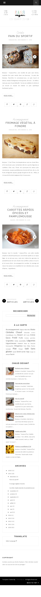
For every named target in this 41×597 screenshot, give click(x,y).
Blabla (33, 330)
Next (34, 56)
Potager (21, 349)
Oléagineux (18, 346)
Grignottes (10, 341)
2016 (9, 470)
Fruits (21, 338)
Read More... (8, 96)
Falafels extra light (20, 431)
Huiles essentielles (20, 341)
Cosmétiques (9, 335)
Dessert (20, 335)
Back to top (32, 583)
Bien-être (27, 329)
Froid (14, 338)
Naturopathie (9, 346)
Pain (25, 346)
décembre (13, 476)
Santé (14, 352)
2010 (9, 527)
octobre (12, 494)
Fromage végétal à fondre (17, 484)
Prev (6, 56)
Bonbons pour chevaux (22, 368)
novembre (13, 491)
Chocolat (26, 332)
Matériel (20, 343)
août (11, 500)
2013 (9, 518)
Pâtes (28, 346)
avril (11, 512)
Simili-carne (21, 352)
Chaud (19, 332)
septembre (13, 497)
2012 (9, 521)
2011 (9, 524)
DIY (25, 335)
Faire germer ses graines (22, 383)
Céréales (20, 32)
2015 (9, 473)
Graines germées (29, 338)
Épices (8, 338)
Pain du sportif (20, 36)
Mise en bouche (29, 343)
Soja (27, 352)
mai (11, 509)
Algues (22, 329)
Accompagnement (20, 119)
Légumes (31, 341)
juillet (11, 503)
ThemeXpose (20, 579)
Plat (15, 349)
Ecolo (28, 335)
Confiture (33, 332)
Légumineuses (11, 343)
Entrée (32, 335)
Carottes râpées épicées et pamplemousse (20, 213)
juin (11, 506)
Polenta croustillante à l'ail (23, 446)
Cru (15, 335)
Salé (27, 349)
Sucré (12, 354)
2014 (9, 515)
